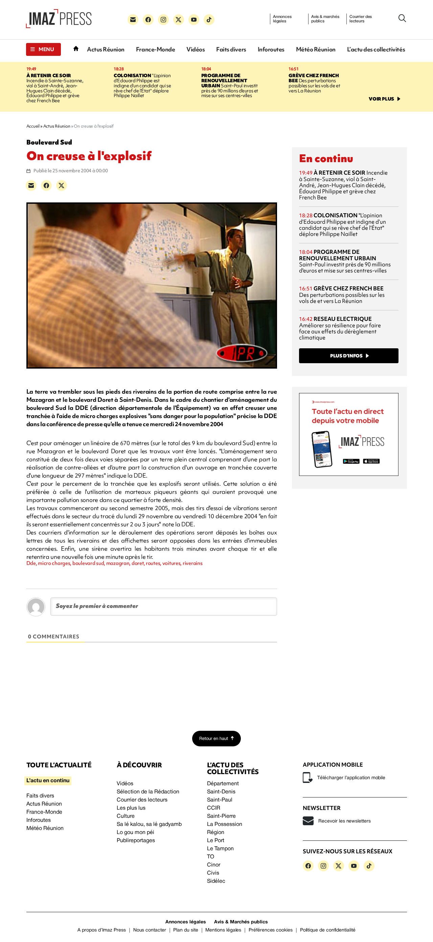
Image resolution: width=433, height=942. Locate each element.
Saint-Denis (221, 792)
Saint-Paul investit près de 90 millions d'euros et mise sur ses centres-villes (229, 85)
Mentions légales (223, 930)
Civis (213, 873)
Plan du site (185, 930)
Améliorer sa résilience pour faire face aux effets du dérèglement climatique (340, 328)
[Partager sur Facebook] (46, 185)
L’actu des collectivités (376, 49)
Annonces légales (282, 19)
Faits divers (231, 49)
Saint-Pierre (221, 816)
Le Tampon (220, 849)
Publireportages (136, 840)
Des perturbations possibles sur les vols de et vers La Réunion (314, 83)
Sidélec (216, 881)
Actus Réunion (105, 49)
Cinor (213, 865)
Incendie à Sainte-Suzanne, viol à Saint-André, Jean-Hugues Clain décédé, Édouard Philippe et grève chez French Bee (55, 88)
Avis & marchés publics (325, 19)
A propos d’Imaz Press (101, 930)
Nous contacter (149, 930)
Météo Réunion (316, 49)
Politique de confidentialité (328, 930)
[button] (43, 49)
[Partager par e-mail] (31, 185)
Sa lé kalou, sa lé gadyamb (149, 824)
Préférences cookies (271, 930)
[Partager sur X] (61, 185)
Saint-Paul (219, 800)
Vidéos (195, 49)
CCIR (213, 808)
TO (210, 857)
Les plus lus (131, 808)
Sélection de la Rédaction (148, 792)
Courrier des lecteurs (360, 19)
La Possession (224, 824)
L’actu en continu (47, 781)
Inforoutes (271, 49)
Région (215, 832)
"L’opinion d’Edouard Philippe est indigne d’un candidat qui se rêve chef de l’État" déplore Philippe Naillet (142, 85)
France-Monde (155, 49)
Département (223, 784)
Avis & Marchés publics (241, 922)
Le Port (215, 840)
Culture (126, 816)
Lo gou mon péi (135, 832)
